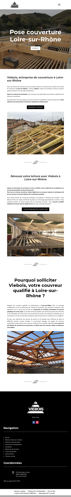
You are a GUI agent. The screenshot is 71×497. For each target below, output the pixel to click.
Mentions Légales (19, 491)
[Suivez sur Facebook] (33, 422)
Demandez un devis (35, 107)
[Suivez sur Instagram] (37, 422)
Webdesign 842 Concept (47, 493)
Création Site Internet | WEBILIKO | (25, 493)
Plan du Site (51, 491)
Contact (35, 48)
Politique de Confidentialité (36, 491)
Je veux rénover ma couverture (35, 209)
